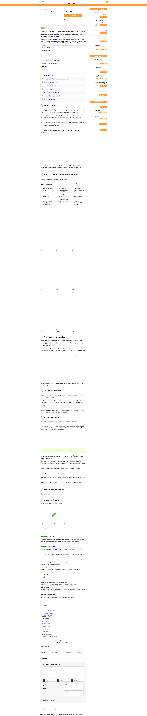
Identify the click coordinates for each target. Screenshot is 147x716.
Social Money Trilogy (49, 610)
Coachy (96, 122)
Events (63, 5)
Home (42, 5)
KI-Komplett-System (99, 67)
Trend (47, 581)
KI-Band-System (98, 45)
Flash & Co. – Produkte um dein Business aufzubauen (56, 79)
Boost (53, 546)
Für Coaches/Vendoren (68, 714)
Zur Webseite (73, 15)
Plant (53, 536)
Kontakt (73, 714)
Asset (53, 552)
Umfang (44, 684)
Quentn (96, 104)
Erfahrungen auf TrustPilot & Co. (51, 92)
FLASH (42, 523)
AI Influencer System (99, 59)
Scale (54, 594)
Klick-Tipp (97, 127)
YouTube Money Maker (49, 89)
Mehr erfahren (103, 33)
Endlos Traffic (44, 621)
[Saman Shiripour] (69, 649)
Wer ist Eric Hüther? (49, 75)
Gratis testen (103, 106)
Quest (47, 567)
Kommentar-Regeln (61, 714)
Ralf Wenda (54, 652)
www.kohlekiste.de (57, 70)
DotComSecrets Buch (99, 90)
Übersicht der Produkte (49, 99)
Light (47, 561)
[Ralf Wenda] (57, 649)
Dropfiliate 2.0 (97, 12)
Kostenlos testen (102, 124)
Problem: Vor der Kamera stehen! (52, 82)
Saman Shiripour (67, 652)
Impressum (81, 714)
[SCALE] (69, 518)
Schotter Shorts (48, 616)
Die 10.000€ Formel (46, 626)
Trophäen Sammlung (49, 613)
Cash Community (45, 631)
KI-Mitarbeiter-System (99, 28)
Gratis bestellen (103, 95)
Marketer (45, 9)
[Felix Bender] (80, 649)
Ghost (47, 587)
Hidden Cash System (99, 37)
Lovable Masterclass (99, 20)
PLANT (54, 523)
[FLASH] (45, 518)
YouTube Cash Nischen (46, 628)
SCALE (65, 523)
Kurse (53, 5)
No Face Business (45, 618)
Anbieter (48, 5)
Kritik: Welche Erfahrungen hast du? (52, 96)
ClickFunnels (97, 110)
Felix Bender (78, 652)
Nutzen (44, 688)
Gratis (69, 5)
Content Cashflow (48, 612)
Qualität (44, 685)
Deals (74, 5)
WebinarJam (97, 116)
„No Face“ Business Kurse (50, 85)
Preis (44, 687)
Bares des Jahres (48, 615)
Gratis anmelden (103, 112)
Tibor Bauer (43, 652)
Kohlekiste (58, 36)
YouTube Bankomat (45, 629)
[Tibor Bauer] (46, 649)
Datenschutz (77, 714)
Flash (47, 574)
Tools (58, 5)
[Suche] (107, 2)
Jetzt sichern (103, 16)
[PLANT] (57, 518)
